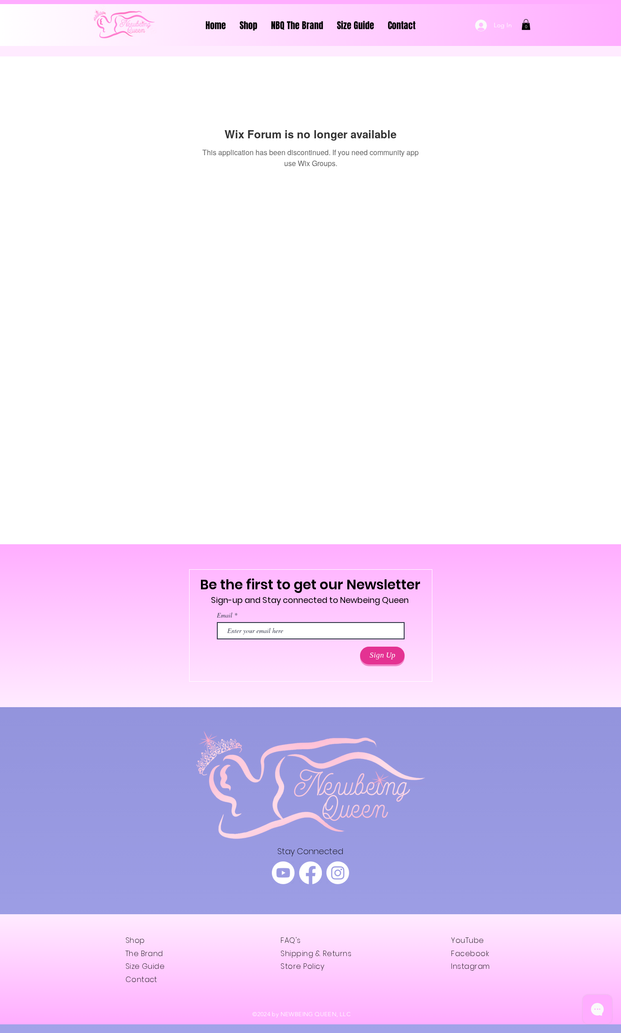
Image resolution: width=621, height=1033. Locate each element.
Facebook (470, 953)
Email (224, 615)
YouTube (467, 940)
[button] (526, 24)
